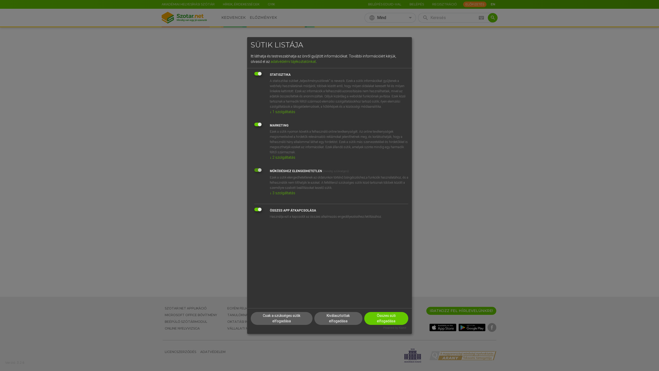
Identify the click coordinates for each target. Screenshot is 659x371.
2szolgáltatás (282, 157)
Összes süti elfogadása (386, 318)
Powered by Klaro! (394, 328)
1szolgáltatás (282, 112)
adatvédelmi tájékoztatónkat (293, 62)
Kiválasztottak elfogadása (338, 318)
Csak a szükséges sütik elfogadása (281, 318)
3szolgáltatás (282, 193)
